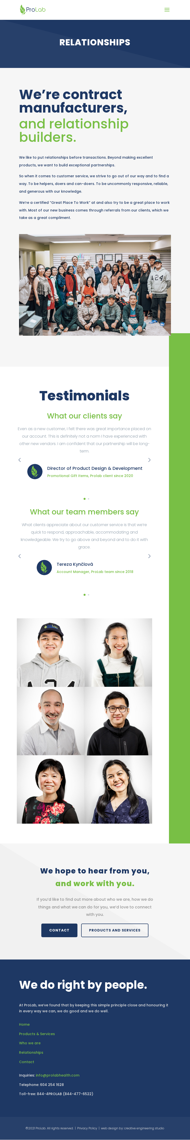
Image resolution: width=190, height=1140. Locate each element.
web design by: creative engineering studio (132, 1128)
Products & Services (37, 1033)
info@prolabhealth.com (57, 1075)
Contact (26, 1061)
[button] (82, 498)
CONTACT (59, 930)
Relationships (31, 1052)
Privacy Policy (87, 1128)
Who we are (30, 1043)
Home (24, 1024)
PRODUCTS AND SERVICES (115, 930)
